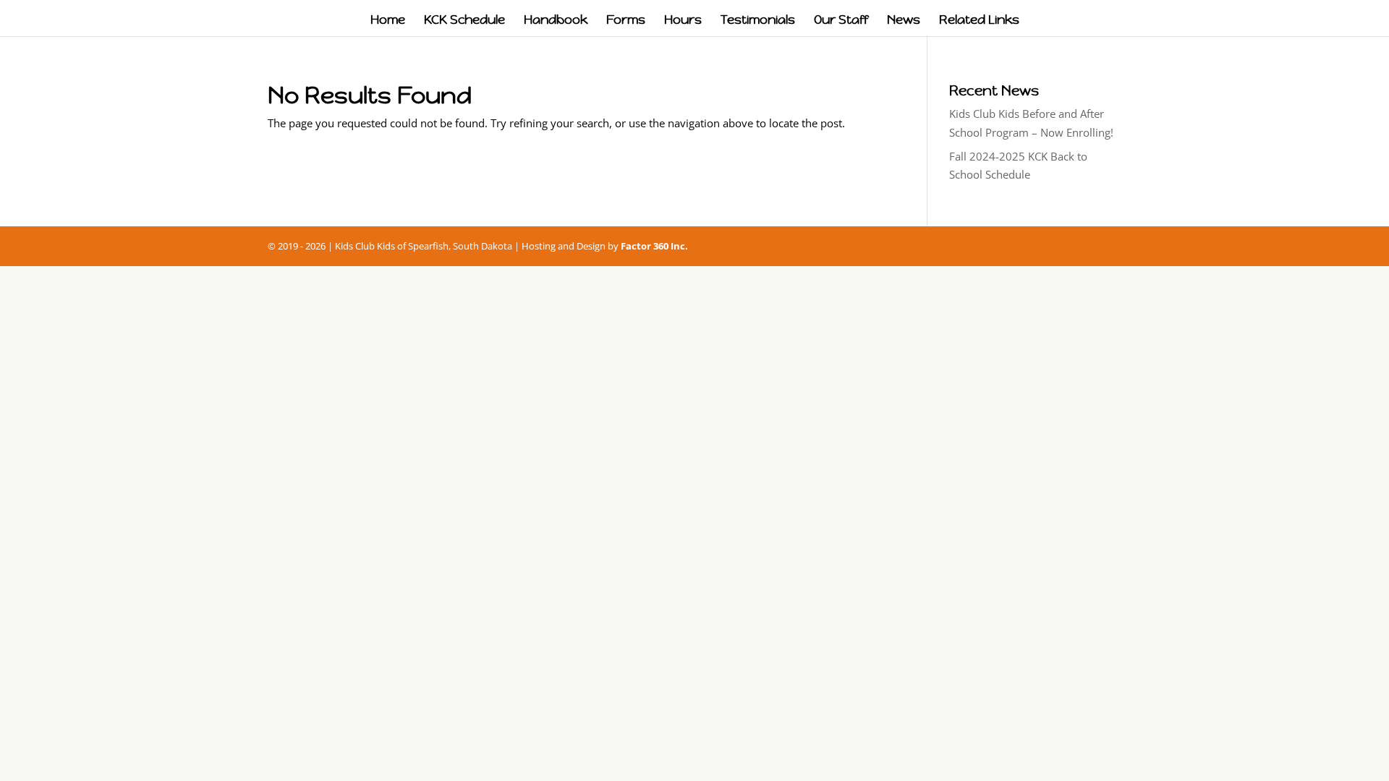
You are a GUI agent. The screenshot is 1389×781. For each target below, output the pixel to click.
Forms (625, 20)
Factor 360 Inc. (654, 245)
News (903, 20)
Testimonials (758, 20)
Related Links (979, 20)
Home (387, 20)
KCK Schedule (464, 20)
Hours (683, 20)
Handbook (555, 20)
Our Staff (841, 20)
